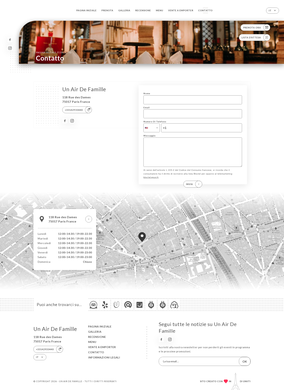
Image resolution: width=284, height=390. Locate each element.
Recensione (143, 10)
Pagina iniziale (86, 10)
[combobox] (151, 128)
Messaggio (149, 135)
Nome (146, 93)
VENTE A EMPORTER (180, 10)
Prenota (107, 10)
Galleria (124, 10)
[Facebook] (10, 39)
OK (244, 361)
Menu (159, 10)
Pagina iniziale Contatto (53, 52)
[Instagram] (10, 48)
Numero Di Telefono (154, 121)
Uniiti (247, 381)
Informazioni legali (104, 357)
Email (146, 107)
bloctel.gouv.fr (151, 177)
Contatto (205, 10)
